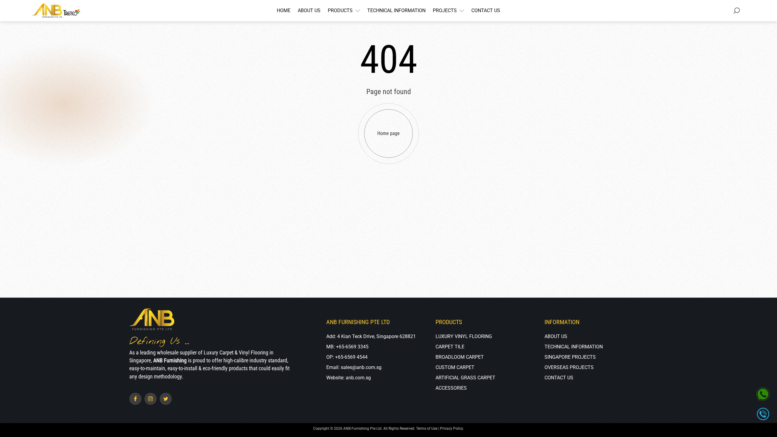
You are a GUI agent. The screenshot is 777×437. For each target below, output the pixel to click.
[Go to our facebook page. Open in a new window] (135, 399)
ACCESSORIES (451, 388)
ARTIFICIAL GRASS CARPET (465, 378)
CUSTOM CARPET (455, 367)
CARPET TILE (450, 347)
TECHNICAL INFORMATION (574, 347)
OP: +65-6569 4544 (347, 357)
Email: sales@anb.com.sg (354, 367)
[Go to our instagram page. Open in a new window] (150, 399)
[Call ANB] (763, 413)
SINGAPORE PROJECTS (570, 357)
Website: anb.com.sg (348, 378)
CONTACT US (559, 378)
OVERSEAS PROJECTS (569, 367)
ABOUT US (556, 336)
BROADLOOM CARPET (460, 357)
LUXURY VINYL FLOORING (464, 336)
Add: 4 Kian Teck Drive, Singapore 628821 (371, 336)
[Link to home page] (152, 320)
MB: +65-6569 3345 (347, 347)
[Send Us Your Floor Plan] (763, 394)
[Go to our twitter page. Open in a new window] (166, 399)
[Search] (736, 10)
